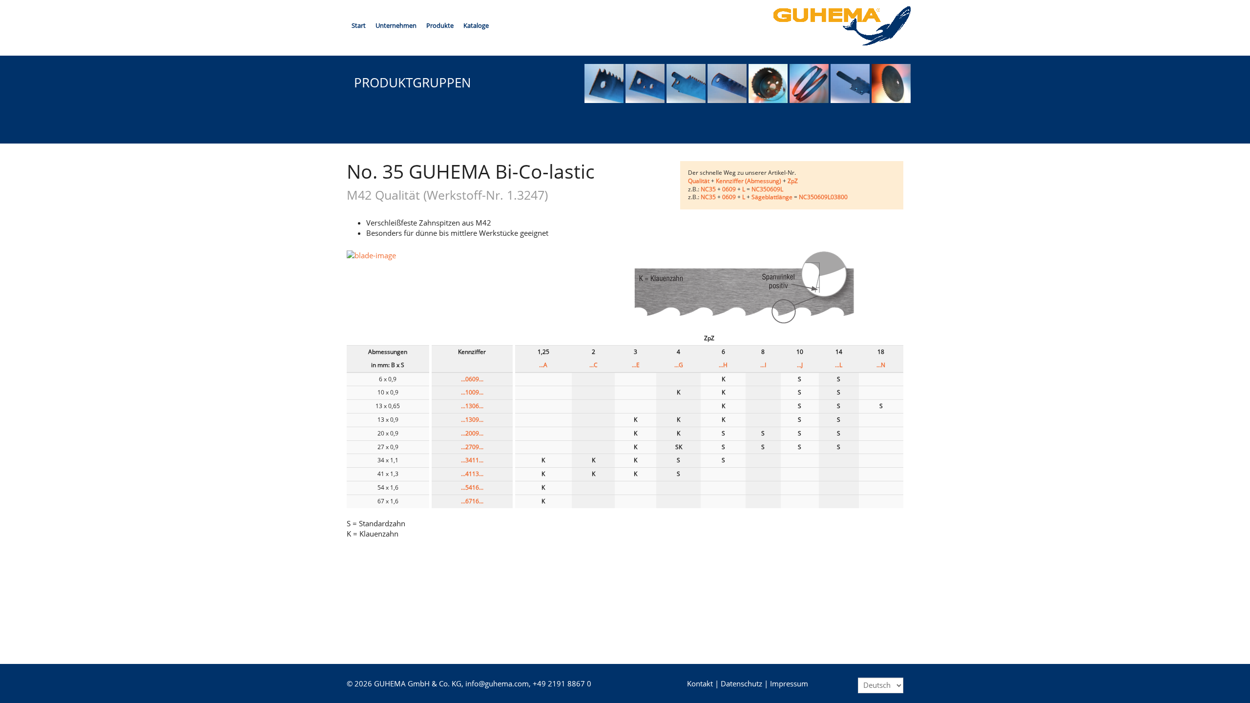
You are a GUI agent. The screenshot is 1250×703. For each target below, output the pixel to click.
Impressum (789, 683)
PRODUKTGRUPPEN (412, 82)
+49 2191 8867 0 (562, 683)
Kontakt (700, 683)
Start (359, 25)
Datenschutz (741, 683)
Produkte (440, 25)
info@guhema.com (497, 683)
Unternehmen (396, 25)
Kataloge (476, 25)
